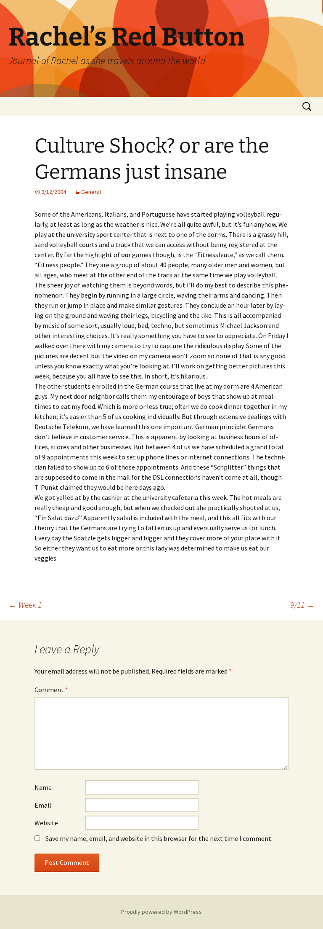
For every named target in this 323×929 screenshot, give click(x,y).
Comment (51, 689)
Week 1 (25, 604)
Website (46, 823)
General (91, 192)
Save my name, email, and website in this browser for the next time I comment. (159, 838)
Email (42, 805)
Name (43, 787)
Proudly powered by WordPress (161, 912)
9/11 (302, 604)
